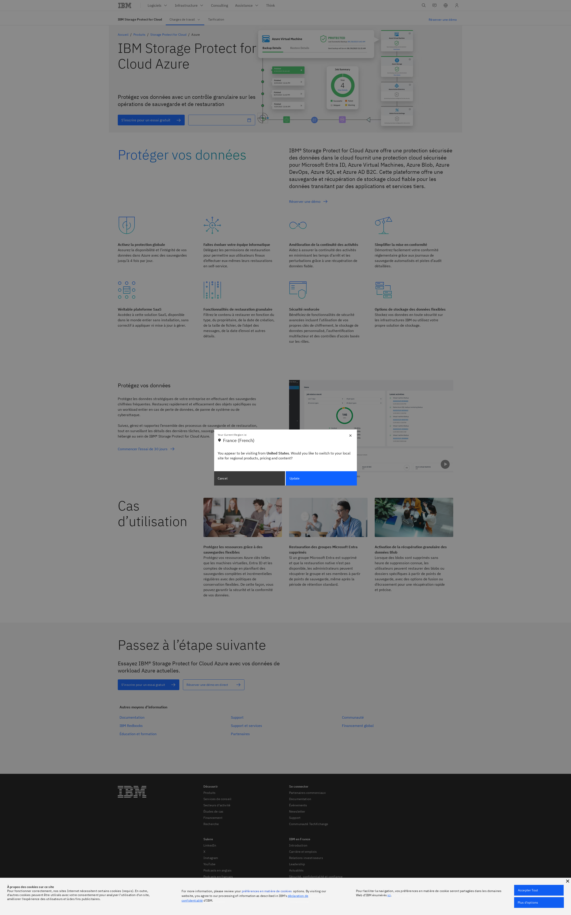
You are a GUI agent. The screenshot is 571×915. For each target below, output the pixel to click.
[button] (567, 881)
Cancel (223, 478)
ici (389, 895)
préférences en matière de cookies (267, 891)
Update (295, 478)
